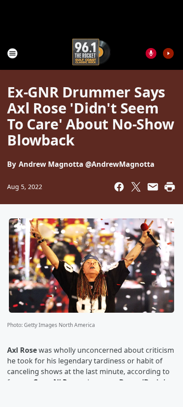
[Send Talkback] (151, 53)
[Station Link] (91, 53)
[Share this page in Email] (153, 187)
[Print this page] (169, 187)
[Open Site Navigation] (12, 53)
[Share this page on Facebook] (119, 187)
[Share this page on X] (136, 187)
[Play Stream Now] (168, 53)
